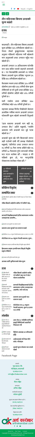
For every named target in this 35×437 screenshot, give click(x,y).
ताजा (4, 269)
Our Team (18, 431)
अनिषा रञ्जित (17, 388)
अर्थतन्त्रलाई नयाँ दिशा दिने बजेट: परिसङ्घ (21, 340)
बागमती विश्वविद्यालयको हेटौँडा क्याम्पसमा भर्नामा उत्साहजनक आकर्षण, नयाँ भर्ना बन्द (23, 287)
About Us (10, 431)
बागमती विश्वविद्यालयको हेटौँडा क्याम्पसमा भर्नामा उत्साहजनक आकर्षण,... (17, 216)
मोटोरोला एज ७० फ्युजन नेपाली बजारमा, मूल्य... (17, 238)
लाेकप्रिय (5, 316)
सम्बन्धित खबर (8, 193)
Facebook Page (9, 356)
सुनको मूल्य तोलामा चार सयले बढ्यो (23, 348)
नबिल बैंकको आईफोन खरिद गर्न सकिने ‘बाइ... (16, 203)
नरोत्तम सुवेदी (17, 394)
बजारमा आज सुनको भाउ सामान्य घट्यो (14, 228)
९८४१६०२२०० (17, 371)
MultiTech (22, 435)
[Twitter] (17, 425)
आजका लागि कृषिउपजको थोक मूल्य (13, 261)
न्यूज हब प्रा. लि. (17, 366)
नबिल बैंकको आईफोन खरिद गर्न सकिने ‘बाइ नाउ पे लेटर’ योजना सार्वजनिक (22, 275)
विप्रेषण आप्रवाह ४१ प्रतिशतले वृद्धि (22, 333)
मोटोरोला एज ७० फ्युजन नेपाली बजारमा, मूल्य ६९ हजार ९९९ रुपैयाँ (23, 308)
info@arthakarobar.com (17, 374)
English (29, 8)
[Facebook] (14, 425)
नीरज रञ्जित (17, 382)
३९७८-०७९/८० (17, 408)
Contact (25, 431)
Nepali (23, 8)
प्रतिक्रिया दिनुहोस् (9, 188)
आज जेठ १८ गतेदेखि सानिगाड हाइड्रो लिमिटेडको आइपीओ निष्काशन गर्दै (23, 323)
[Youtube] (20, 425)
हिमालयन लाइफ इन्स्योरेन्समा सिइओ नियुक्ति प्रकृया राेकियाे (16, 250)
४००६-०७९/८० (18, 402)
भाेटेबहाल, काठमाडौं (17, 369)
